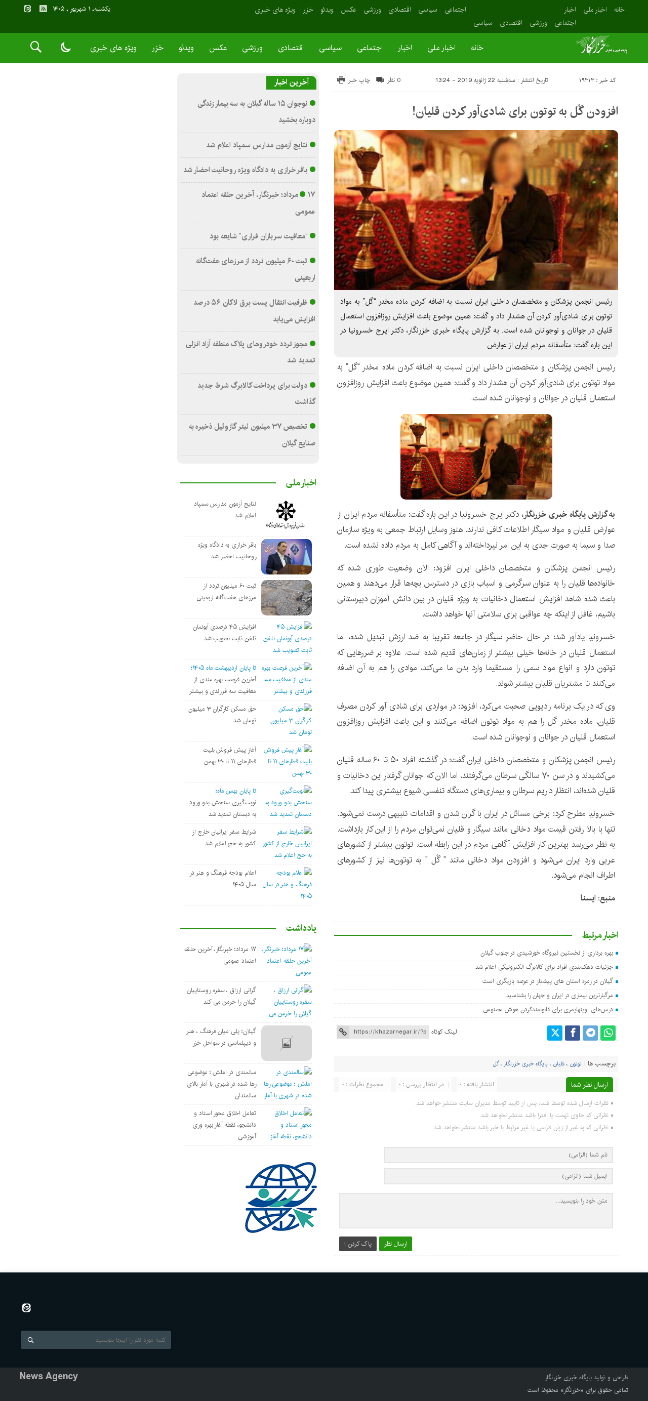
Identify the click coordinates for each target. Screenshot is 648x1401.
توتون (576, 1063)
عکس (348, 9)
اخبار (570, 9)
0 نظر (394, 80)
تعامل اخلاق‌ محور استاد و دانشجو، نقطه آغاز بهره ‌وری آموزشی (224, 1124)
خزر (308, 9)
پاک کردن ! (358, 1244)
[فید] (43, 8)
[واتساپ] (608, 1033)
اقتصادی (511, 22)
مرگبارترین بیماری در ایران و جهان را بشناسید (560, 995)
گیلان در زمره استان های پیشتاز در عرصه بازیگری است (547, 981)
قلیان (558, 1063)
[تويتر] (554, 1033)
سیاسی (483, 22)
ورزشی (538, 22)
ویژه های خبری (275, 9)
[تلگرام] (590, 1033)
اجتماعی (565, 22)
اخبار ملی (595, 9)
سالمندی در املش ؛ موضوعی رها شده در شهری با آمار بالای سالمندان (221, 1083)
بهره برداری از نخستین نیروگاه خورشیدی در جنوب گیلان (546, 953)
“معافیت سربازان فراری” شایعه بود (258, 236)
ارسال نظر (395, 1244)
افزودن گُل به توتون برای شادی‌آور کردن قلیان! (515, 111)
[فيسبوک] (572, 1033)
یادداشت (301, 928)
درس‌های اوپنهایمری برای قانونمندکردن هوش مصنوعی (548, 1009)
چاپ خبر (359, 80)
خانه (619, 9)
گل (496, 1063)
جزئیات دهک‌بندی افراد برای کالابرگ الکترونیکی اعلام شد (544, 967)
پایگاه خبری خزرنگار (526, 1063)
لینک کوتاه (444, 1032)
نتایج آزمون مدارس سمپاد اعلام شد (256, 145)
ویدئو (327, 9)
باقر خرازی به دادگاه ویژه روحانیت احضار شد (245, 170)
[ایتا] (27, 8)
